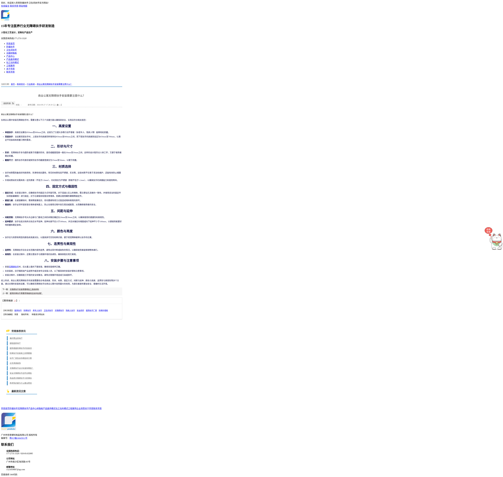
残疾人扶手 (70, 310)
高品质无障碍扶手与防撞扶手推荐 (22, 378)
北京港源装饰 (15, 363)
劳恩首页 (10, 43)
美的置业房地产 (16, 338)
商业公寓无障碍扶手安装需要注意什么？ (54, 84)
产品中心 (10, 56)
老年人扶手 (37, 310)
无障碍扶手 (14, 267)
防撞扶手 (10, 47)
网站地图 (23, 6)
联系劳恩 (14, 6)
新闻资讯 (21, 84)
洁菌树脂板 (11, 53)
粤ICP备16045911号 (18, 438)
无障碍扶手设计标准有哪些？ (22, 368)
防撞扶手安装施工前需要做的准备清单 (22, 353)
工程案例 (10, 66)
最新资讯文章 (19, 391)
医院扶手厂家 (91, 310)
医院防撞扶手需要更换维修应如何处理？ (26, 293)
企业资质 (80, 408)
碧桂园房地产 (15, 343)
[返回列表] (8, 105)
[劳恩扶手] (5, 19)
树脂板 (40, 408)
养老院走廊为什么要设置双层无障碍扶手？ (22, 383)
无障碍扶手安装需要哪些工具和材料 (24, 289)
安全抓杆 (80, 310)
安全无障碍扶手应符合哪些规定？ (22, 373)
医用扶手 (18, 310)
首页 (13, 84)
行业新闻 (31, 84)
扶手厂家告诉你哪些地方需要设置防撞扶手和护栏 (22, 358)
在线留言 (5, 6)
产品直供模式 (12, 59)
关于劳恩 (10, 69)
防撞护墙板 (103, 310)
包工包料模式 (12, 62)
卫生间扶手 (11, 50)
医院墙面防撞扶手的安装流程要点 (22, 348)
